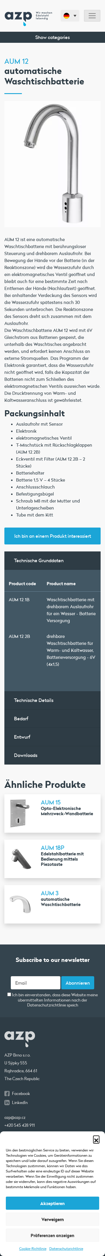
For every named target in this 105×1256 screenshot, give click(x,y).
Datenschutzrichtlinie (66, 1248)
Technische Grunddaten (39, 560)
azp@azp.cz (14, 1117)
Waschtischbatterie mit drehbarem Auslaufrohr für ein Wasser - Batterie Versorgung (71, 610)
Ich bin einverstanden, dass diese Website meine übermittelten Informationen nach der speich (54, 1000)
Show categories (52, 37)
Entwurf (22, 737)
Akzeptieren (52, 1203)
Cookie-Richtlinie (32, 1248)
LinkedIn (20, 1102)
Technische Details (33, 700)
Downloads (25, 755)
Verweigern (52, 1219)
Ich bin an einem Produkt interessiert (52, 536)
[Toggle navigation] (92, 16)
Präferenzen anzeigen (52, 1235)
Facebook (21, 1093)
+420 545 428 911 (19, 1125)
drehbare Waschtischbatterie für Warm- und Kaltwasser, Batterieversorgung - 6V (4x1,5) (71, 650)
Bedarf (21, 718)
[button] (96, 1139)
